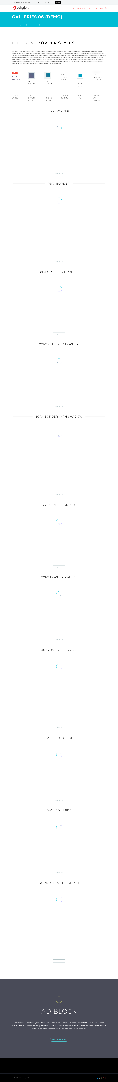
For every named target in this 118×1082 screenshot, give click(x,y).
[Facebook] (36, 2)
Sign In (90, 8)
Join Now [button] (58, 2)
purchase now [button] (59, 1039)
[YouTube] (48, 2)
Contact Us (81, 8)
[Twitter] (41, 2)
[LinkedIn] (38, 2)
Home (72, 8)
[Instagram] (43, 2)
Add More (99, 8)
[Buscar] (105, 8)
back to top (59, 173)
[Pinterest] (46, 2)
